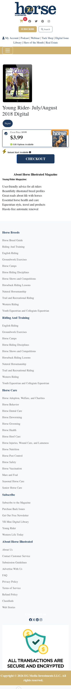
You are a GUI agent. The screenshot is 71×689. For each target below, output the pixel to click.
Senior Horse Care (12, 487)
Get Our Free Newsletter (15, 515)
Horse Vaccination (12, 468)
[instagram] (49, 21)
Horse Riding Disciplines (15, 272)
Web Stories (8, 607)
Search (46, 29)
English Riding (10, 253)
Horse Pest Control (12, 455)
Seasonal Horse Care (13, 481)
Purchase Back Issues (13, 509)
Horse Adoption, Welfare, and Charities (23, 398)
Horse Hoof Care (11, 436)
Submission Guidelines (14, 562)
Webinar (35, 38)
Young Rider (9, 528)
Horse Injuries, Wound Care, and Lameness (25, 443)
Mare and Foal (10, 475)
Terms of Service (11, 588)
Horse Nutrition (10, 449)
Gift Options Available (23, 144)
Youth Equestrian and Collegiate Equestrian (25, 310)
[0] (21, 21)
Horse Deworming (12, 417)
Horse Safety (9, 462)
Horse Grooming (11, 423)
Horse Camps (9, 266)
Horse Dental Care (12, 411)
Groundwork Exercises (14, 259)
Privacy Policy (10, 581)
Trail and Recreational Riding (18, 298)
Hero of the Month (34, 42)
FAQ (4, 575)
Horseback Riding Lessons (16, 285)
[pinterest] (42, 21)
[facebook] (29, 21)
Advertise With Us (12, 569)
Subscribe (27, 29)
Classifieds (7, 601)
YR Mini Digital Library (15, 521)
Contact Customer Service (16, 556)
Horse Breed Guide (12, 240)
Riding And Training (13, 246)
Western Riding (10, 304)
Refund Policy (10, 594)
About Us (7, 549)
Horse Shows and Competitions (19, 278)
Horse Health (9, 430)
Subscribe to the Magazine (16, 502)
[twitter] (36, 21)
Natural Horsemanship (14, 291)
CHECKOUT (35, 158)
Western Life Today (12, 534)
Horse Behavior (10, 404)
